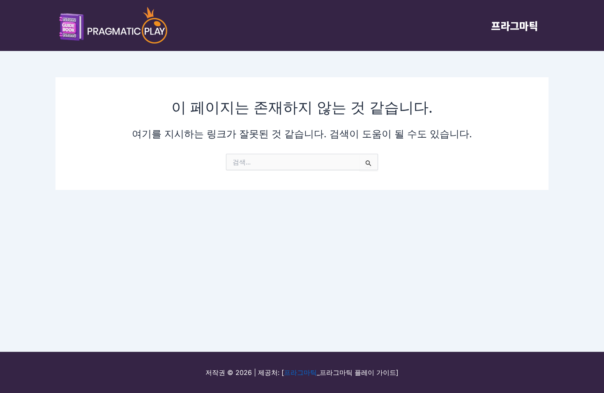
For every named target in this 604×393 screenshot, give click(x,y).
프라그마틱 (514, 25)
